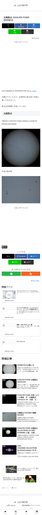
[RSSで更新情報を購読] (30, 274)
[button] (27, 31)
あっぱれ (32, 91)
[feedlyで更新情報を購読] (11, 274)
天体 (5, 247)
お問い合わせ (11, 505)
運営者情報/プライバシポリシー (31, 507)
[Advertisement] (21, 67)
